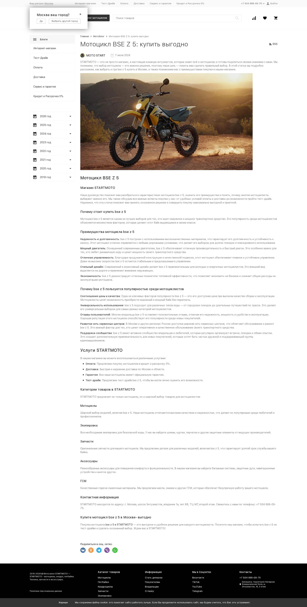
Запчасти (103, 591)
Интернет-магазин (85, 3)
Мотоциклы (104, 577)
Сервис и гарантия (160, 3)
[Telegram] (99, 550)
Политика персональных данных (46, 591)
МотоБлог (98, 36)
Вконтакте (198, 577)
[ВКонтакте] (83, 550)
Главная (84, 36)
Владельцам (152, 586)
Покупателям (152, 582)
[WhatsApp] (115, 550)
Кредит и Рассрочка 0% (190, 3)
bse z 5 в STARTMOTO (119, 524)
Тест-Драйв (108, 3)
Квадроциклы (105, 586)
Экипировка (104, 595)
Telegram (197, 591)
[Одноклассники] (91, 550)
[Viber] (107, 550)
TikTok (196, 582)
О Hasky (149, 591)
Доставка (139, 3)
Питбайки (103, 582)
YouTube (197, 586)
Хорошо (63, 602)
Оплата (124, 3)
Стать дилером (153, 577)
